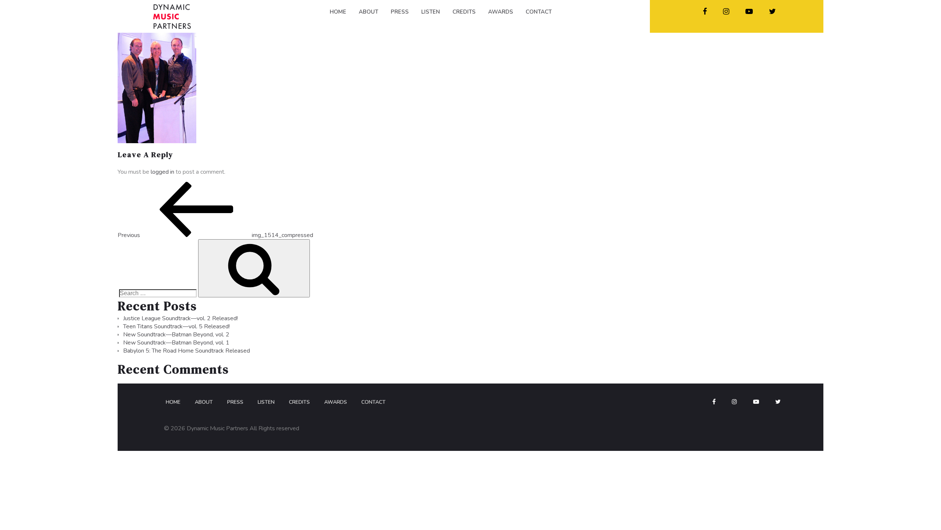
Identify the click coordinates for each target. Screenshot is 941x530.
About (204, 402)
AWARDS (500, 11)
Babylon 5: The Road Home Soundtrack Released (186, 351)
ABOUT (368, 11)
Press (235, 402)
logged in (162, 172)
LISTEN (430, 11)
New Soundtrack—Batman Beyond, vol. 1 (176, 343)
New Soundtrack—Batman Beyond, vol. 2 (176, 335)
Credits (299, 402)
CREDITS (464, 11)
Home (173, 402)
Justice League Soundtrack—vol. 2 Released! (180, 318)
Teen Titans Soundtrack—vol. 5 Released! (176, 326)
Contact (373, 402)
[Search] (254, 268)
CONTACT (539, 11)
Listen (266, 402)
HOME (338, 11)
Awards (335, 402)
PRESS (400, 11)
